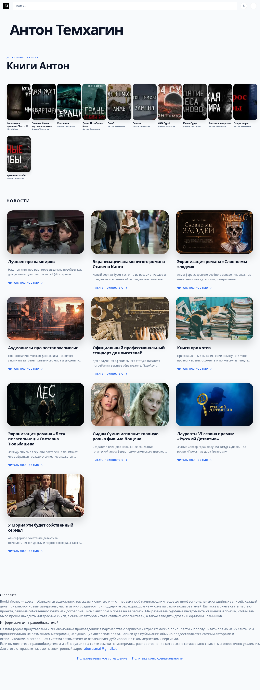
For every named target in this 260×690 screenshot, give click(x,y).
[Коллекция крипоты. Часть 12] (18, 102)
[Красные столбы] (18, 154)
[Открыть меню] (253, 6)
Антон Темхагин (41, 129)
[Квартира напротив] (220, 102)
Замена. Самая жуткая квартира (42, 124)
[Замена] (144, 102)
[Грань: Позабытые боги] (94, 102)
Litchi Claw (12, 129)
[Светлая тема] (243, 6)
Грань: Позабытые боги (92, 124)
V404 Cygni (164, 123)
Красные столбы (16, 175)
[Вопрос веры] (245, 102)
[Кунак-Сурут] (195, 102)
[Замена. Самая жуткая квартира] (44, 102)
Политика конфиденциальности (157, 658)
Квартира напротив (219, 123)
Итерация (63, 123)
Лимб (111, 123)
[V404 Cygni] (170, 102)
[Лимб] (119, 102)
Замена (137, 123)
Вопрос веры (241, 123)
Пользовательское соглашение (102, 658)
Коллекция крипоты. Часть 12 (17, 124)
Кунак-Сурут (190, 123)
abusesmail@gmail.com (102, 648)
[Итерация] (69, 102)
